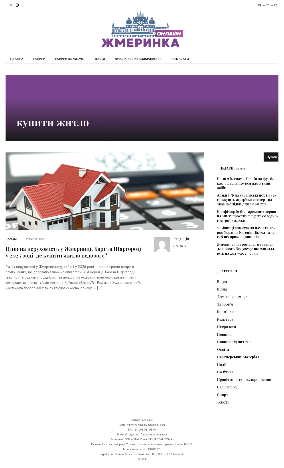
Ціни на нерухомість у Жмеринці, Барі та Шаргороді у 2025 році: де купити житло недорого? (74, 252)
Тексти (100, 58)
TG (259, 5)
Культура (225, 319)
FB (275, 5)
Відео (222, 281)
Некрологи (180, 58)
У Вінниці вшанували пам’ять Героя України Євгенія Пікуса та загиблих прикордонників (246, 232)
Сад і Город (227, 387)
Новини (39, 58)
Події (222, 364)
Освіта (223, 349)
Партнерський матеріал (238, 357)
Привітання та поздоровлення (138, 58)
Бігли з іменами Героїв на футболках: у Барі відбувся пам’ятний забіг (247, 183)
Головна (16, 58)
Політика (225, 372)
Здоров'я (225, 304)
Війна (222, 289)
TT (268, 5)
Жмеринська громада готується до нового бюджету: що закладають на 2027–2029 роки (246, 248)
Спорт (222, 394)
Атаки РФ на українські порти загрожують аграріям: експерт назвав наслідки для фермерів (246, 199)
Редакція (181, 238)
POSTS (182, 246)
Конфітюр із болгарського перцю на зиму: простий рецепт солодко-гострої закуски (247, 216)
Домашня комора (232, 296)
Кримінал (225, 312)
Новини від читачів (70, 58)
